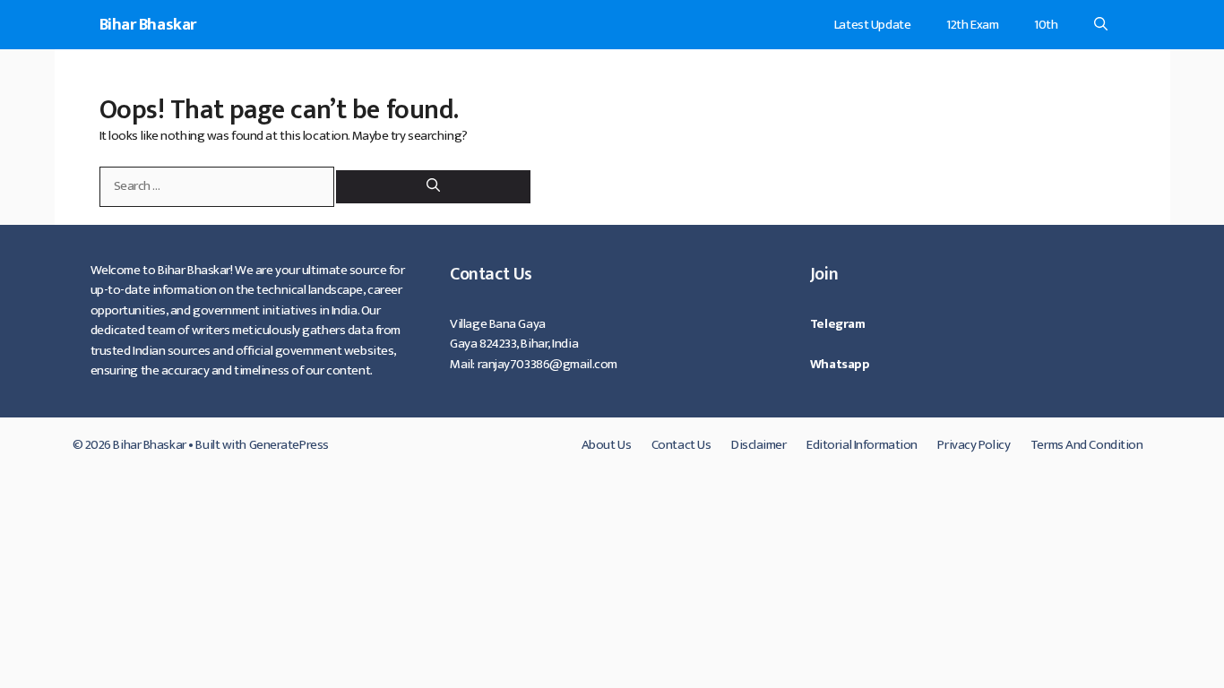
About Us (606, 445)
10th (1045, 24)
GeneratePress (289, 445)
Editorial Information (862, 445)
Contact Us (681, 445)
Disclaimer (759, 445)
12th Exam (972, 24)
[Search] (433, 186)
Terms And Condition (1086, 445)
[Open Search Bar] (1100, 24)
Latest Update (872, 24)
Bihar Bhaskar (147, 25)
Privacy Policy (973, 445)
